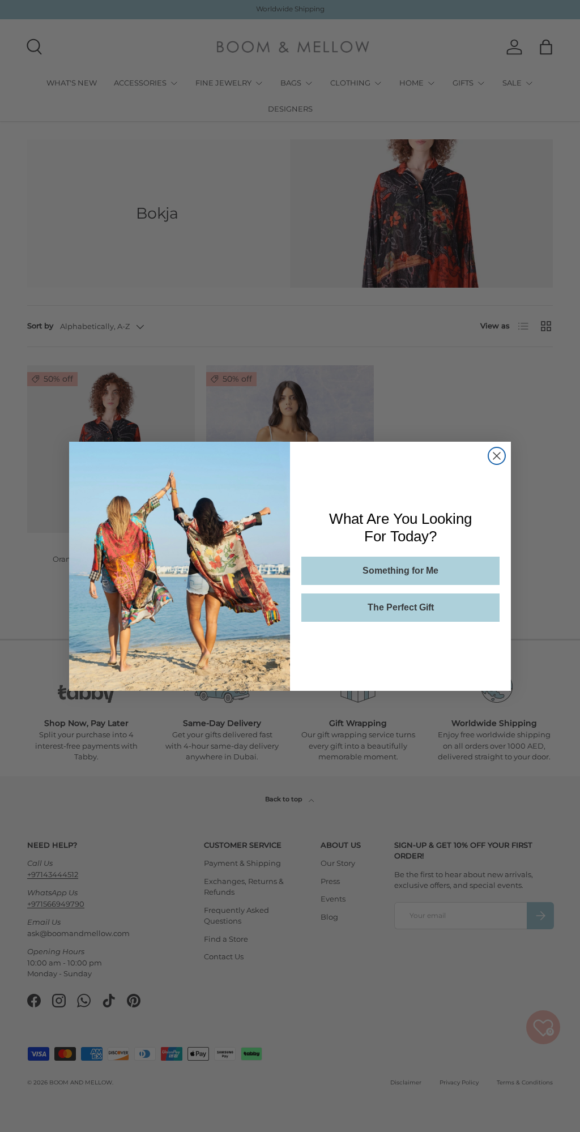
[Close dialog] (496, 455)
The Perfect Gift (401, 607)
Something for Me (400, 570)
